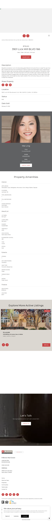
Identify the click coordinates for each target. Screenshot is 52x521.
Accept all (25, 516)
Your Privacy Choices (26, 519)
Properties (4, 482)
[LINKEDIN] (14, 494)
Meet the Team (5, 480)
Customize (16, 516)
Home (3, 478)
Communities (5, 484)
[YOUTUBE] (10, 494)
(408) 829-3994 (26, 156)
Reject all (7, 516)
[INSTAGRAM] (6, 494)
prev (24, 35)
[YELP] (17, 494)
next (27, 35)
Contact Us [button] (26, 423)
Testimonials (4, 487)
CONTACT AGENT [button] (26, 165)
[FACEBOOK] (3, 494)
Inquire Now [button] (26, 57)
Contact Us (4, 489)
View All (46, 345)
